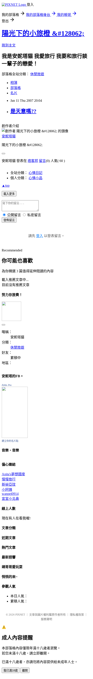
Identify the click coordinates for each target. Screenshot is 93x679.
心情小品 (35, 178)
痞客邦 (33, 161)
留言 (42, 161)
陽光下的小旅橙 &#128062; (43, 33)
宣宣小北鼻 (10, 498)
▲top (6, 185)
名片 (13, 93)
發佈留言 (9, 220)
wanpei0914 (10, 494)
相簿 (13, 83)
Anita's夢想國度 (13, 474)
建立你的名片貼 (10, 441)
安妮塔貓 (9, 136)
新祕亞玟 (9, 484)
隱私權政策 (77, 614)
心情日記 (35, 173)
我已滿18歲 (10, 670)
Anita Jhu (6, 385)
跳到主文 (9, 45)
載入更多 (9, 194)
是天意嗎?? (23, 111)
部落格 (15, 88)
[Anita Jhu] (15, 437)
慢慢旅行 (9, 479)
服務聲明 (46, 619)
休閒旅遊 (37, 74)
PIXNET (20, 614)
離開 (25, 670)
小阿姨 (7, 489)
